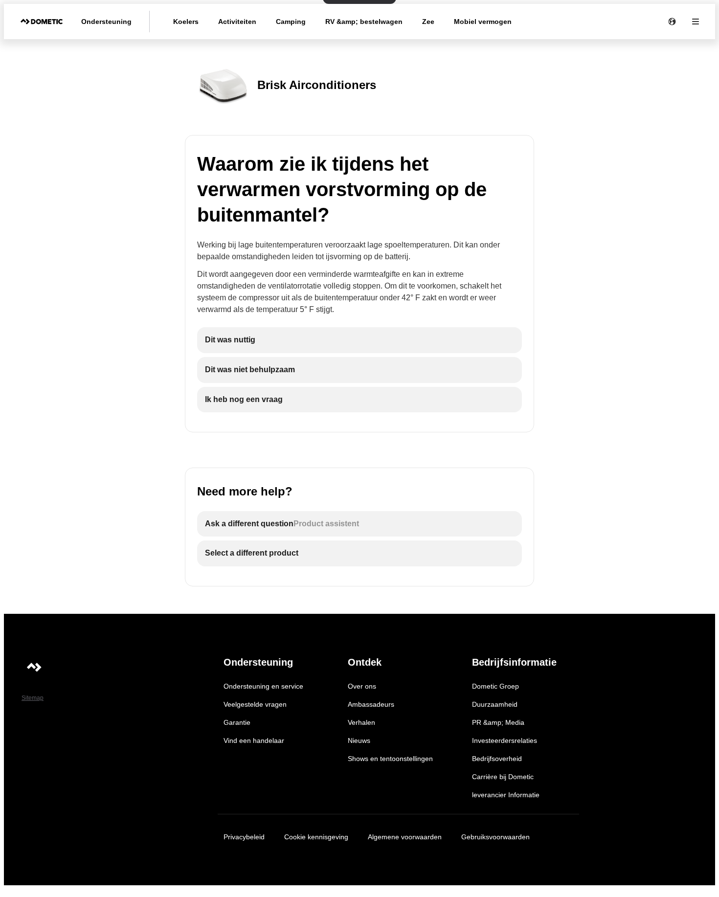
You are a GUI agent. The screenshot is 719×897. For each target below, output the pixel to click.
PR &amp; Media (498, 722)
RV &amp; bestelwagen (364, 21)
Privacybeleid (244, 837)
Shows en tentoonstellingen (390, 758)
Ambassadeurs (371, 704)
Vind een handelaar (254, 740)
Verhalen (361, 722)
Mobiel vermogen (483, 21)
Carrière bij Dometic (503, 777)
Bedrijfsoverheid (497, 758)
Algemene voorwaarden (405, 837)
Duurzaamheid (494, 704)
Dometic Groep (495, 686)
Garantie (237, 722)
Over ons (362, 686)
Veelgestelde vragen (255, 704)
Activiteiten (237, 21)
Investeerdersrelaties (504, 740)
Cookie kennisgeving (316, 837)
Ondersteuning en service (263, 686)
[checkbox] (359, 340)
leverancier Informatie (505, 795)
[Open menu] (695, 21)
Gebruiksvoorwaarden (495, 837)
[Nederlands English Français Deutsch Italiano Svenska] (672, 21)
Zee (428, 21)
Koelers (186, 21)
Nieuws (359, 740)
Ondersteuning (106, 21)
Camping (291, 21)
